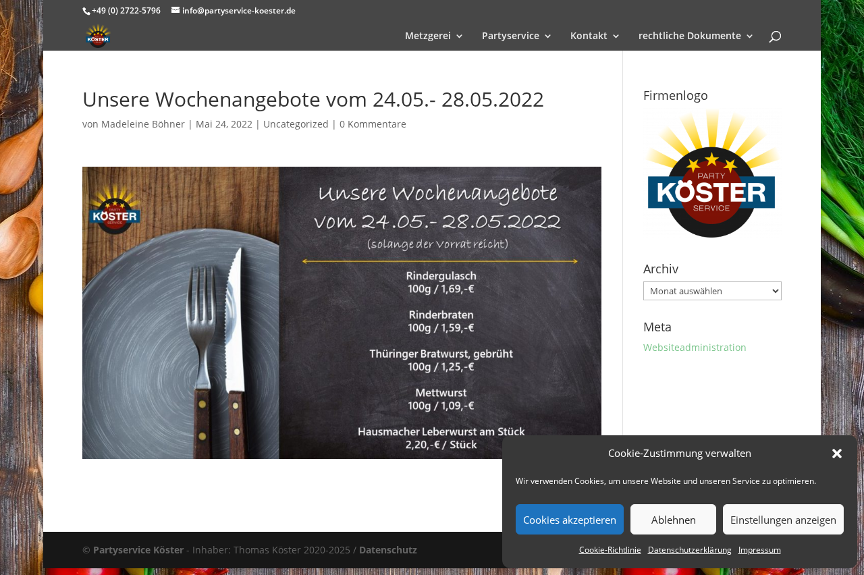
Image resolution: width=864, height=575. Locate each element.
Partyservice (510, 36)
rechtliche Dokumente (690, 36)
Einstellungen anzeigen (783, 519)
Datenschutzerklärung (690, 549)
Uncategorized (296, 123)
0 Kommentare (373, 123)
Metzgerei (428, 36)
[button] (837, 453)
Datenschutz (388, 549)
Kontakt (589, 36)
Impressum (759, 549)
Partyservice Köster (138, 549)
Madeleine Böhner (143, 123)
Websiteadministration (695, 347)
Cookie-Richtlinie (610, 549)
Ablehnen (673, 519)
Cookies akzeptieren (569, 519)
